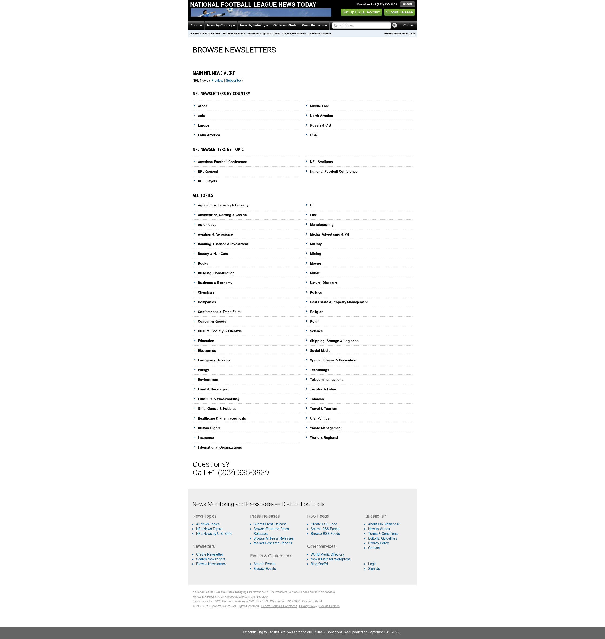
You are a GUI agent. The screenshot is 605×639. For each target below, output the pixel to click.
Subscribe (234, 80)
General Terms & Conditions (279, 606)
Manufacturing (322, 224)
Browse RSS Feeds (325, 533)
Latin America (209, 135)
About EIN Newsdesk (384, 524)
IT (311, 205)
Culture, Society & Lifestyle (220, 331)
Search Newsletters (210, 559)
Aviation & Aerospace (215, 234)
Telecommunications (327, 379)
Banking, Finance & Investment (223, 243)
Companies (207, 302)
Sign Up (374, 568)
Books (203, 263)
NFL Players (207, 181)
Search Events (264, 563)
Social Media (320, 350)
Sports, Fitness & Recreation (333, 360)
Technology (319, 369)
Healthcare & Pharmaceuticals (222, 418)
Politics (316, 292)
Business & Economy (215, 282)
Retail (314, 321)
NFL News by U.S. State (214, 533)
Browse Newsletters (211, 563)
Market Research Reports (273, 542)
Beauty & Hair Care (213, 253)
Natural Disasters (324, 282)
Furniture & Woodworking (218, 398)
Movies (316, 263)
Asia (201, 115)
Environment (208, 379)
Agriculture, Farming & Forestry (223, 205)
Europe (203, 125)
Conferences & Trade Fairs (219, 311)
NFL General (208, 171)
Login (372, 563)
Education (206, 340)
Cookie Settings (329, 606)
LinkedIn (244, 596)
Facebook (231, 596)
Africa (202, 105)
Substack (262, 596)
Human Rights (209, 427)
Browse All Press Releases (274, 538)
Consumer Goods (212, 321)
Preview (217, 80)
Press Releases (313, 25)
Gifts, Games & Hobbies (217, 408)
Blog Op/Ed (319, 563)
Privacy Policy (378, 542)
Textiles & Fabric (323, 389)
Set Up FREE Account (361, 12)
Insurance (206, 437)
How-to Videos (379, 528)
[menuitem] (219, 528)
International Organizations (220, 447)
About (195, 25)
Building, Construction (216, 272)
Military (316, 243)
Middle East (319, 105)
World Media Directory (327, 554)
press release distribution (308, 592)
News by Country (220, 25)
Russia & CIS (320, 125)
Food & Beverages (213, 389)
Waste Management (326, 427)
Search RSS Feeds (325, 528)
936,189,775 (289, 33)
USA (313, 135)
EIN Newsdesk (256, 592)
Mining (315, 253)
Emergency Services (214, 360)
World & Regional (324, 437)
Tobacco (317, 398)
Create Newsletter (209, 554)
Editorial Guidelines (382, 538)
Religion (317, 311)
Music (315, 272)
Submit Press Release (270, 524)
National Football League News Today (253, 4)
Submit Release (399, 12)
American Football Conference (222, 161)
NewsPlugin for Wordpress (330, 559)
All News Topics (208, 524)
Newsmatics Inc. (203, 601)
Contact (409, 25)
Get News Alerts (285, 25)
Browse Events (265, 568)
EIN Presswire (278, 592)
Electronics (207, 350)
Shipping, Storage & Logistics (334, 340)
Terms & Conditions (383, 533)
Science (316, 331)
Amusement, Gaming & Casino (222, 214)
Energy (203, 369)
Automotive (207, 224)
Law (313, 214)
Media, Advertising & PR (329, 234)
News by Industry (253, 25)
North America (321, 115)
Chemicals (206, 292)
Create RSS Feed (324, 524)
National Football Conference (334, 171)
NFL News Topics (209, 528)
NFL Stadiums (321, 161)
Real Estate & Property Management (339, 302)
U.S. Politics (319, 418)
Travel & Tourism (323, 408)
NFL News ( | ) (218, 80)
